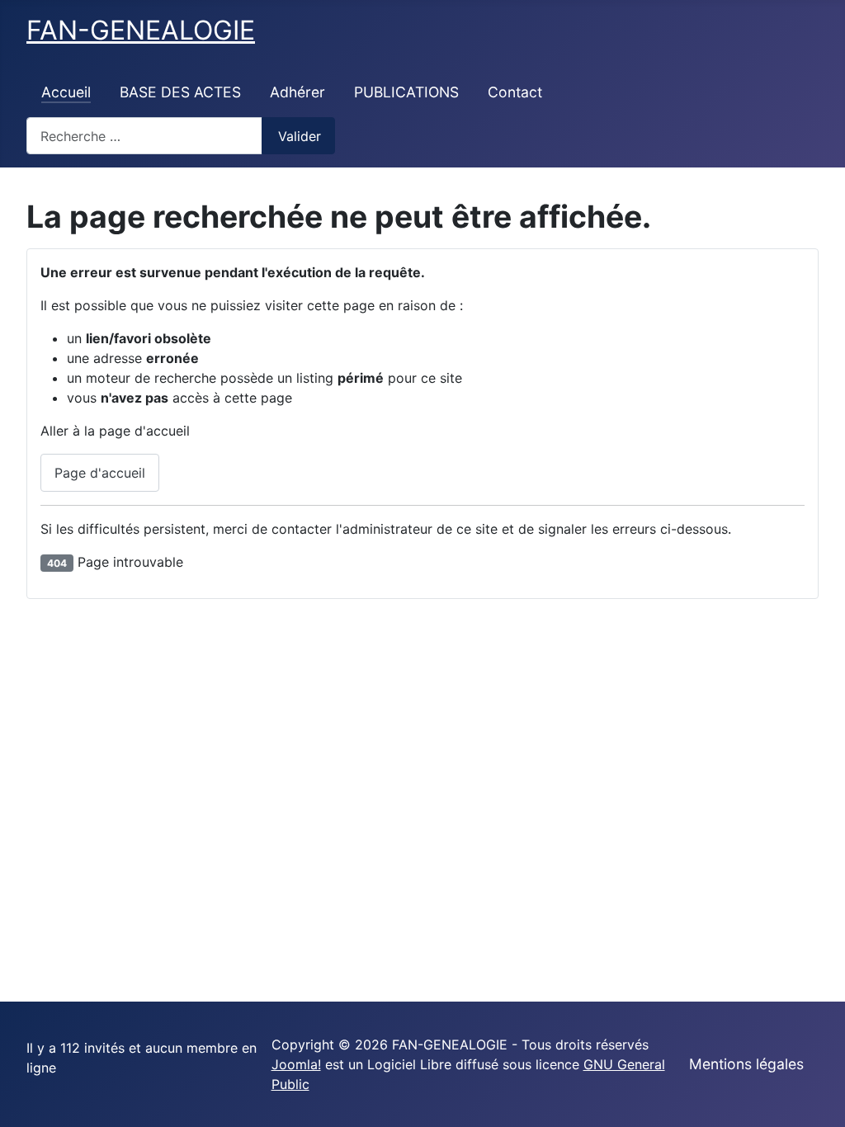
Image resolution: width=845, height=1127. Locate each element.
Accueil (66, 92)
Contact (515, 92)
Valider (299, 136)
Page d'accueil (99, 472)
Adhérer (297, 92)
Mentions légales (746, 1064)
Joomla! (296, 1064)
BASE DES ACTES (180, 92)
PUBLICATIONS (406, 92)
